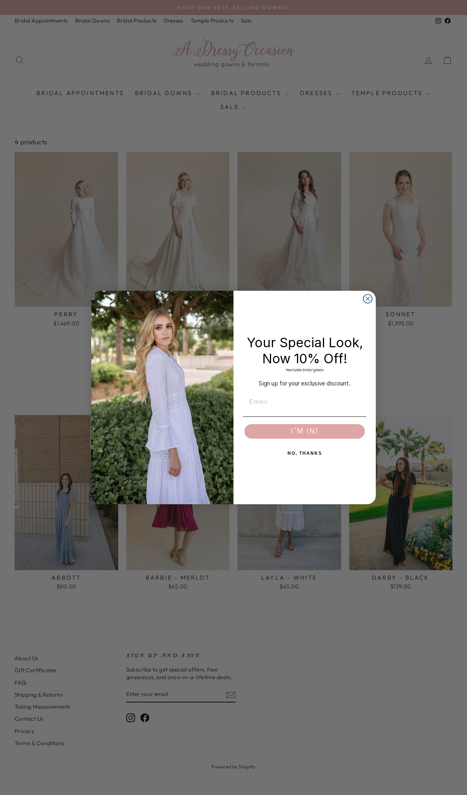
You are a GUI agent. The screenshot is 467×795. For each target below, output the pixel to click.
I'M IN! (305, 431)
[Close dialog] (367, 298)
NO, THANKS (304, 453)
